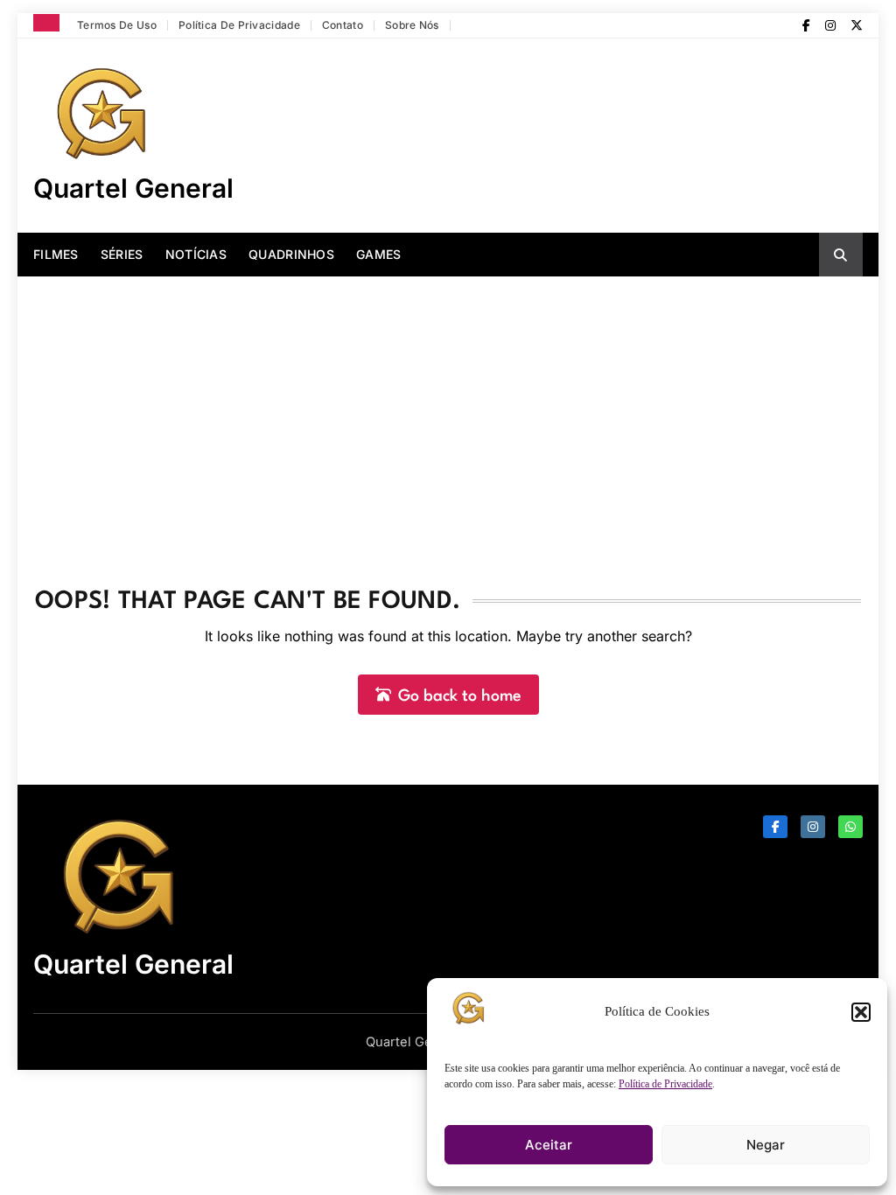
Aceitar (548, 1144)
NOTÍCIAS (196, 254)
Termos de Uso (117, 24)
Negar (765, 1144)
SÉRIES (122, 254)
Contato (342, 24)
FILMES (56, 254)
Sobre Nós (412, 24)
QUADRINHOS (291, 254)
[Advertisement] (448, 407)
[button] (861, 1012)
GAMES (379, 254)
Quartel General (133, 188)
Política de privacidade (239, 24)
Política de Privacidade (665, 1084)
